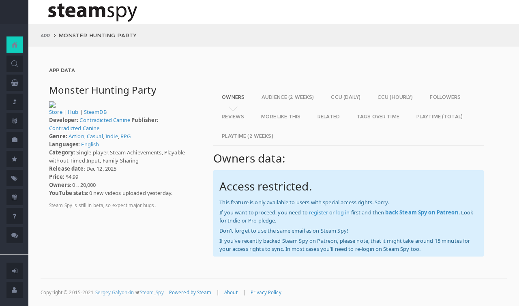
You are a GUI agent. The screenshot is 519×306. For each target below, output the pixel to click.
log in (343, 212)
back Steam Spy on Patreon (421, 212)
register (318, 212)
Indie (111, 136)
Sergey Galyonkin (114, 292)
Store (55, 112)
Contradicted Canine (104, 120)
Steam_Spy (152, 292)
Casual (95, 136)
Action (76, 136)
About (231, 292)
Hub (73, 112)
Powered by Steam (190, 292)
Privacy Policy (266, 292)
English (90, 144)
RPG (125, 136)
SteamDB (95, 112)
